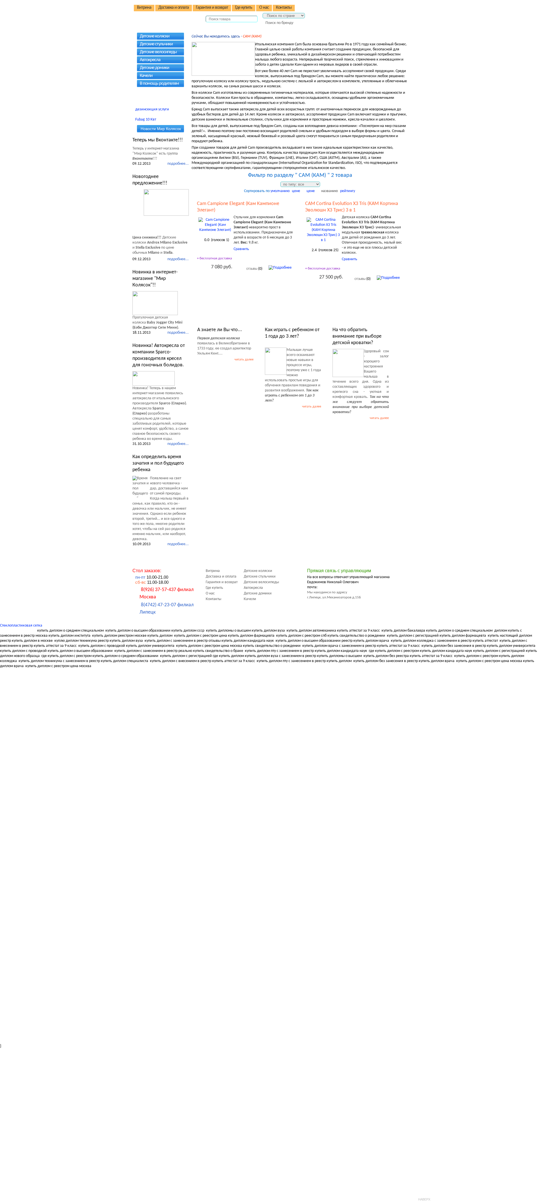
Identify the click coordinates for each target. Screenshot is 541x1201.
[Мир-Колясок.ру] (169, 14)
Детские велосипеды (158, 52)
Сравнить (241, 249)
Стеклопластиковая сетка (21, 625)
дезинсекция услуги (152, 109)
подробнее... (178, 164)
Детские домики (154, 67)
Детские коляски (154, 36)
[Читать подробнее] (166, 202)
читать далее (244, 359)
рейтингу (347, 191)
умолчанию (280, 191)
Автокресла (150, 59)
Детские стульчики (156, 44)
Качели (146, 75)
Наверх (424, 1199)
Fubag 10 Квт (145, 119)
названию (329, 191)
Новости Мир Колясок (161, 128)
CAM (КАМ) (252, 36)
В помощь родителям (159, 83)
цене (296, 191)
